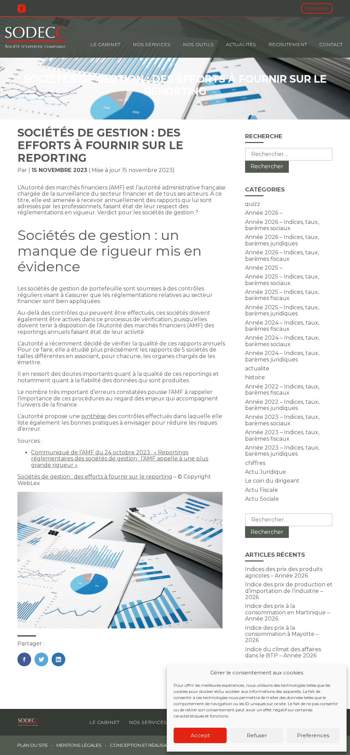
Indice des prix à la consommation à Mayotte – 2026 (282, 634)
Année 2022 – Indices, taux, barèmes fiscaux (282, 389)
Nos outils (198, 44)
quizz (252, 204)
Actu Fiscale (261, 490)
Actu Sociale (262, 499)
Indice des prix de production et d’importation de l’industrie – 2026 (289, 590)
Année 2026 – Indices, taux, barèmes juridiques (282, 240)
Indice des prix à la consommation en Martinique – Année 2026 (287, 612)
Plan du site (32, 745)
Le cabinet (105, 44)
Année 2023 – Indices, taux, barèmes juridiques (282, 450)
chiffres (255, 463)
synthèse (93, 416)
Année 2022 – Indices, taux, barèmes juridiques (282, 405)
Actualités (241, 44)
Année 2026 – (263, 213)
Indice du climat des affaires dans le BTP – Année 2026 (283, 652)
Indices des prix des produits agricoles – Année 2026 (283, 572)
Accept (200, 735)
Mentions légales (79, 745)
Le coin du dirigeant (272, 481)
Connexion (317, 8)
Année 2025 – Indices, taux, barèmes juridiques (282, 310)
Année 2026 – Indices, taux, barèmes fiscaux (282, 255)
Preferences (313, 735)
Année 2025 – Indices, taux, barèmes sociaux (282, 279)
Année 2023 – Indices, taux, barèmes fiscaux (282, 435)
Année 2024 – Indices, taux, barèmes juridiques (282, 356)
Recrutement (287, 44)
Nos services (148, 722)
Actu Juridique (265, 472)
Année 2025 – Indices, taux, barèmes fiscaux (282, 295)
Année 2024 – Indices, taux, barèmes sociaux (282, 340)
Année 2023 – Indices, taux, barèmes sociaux (282, 420)
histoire (255, 377)
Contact (330, 44)
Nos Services (152, 44)
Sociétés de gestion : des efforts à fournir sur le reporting (94, 476)
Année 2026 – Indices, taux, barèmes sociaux (282, 225)
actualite (257, 368)
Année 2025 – (263, 268)
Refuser (257, 735)
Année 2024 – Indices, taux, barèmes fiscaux (282, 325)
